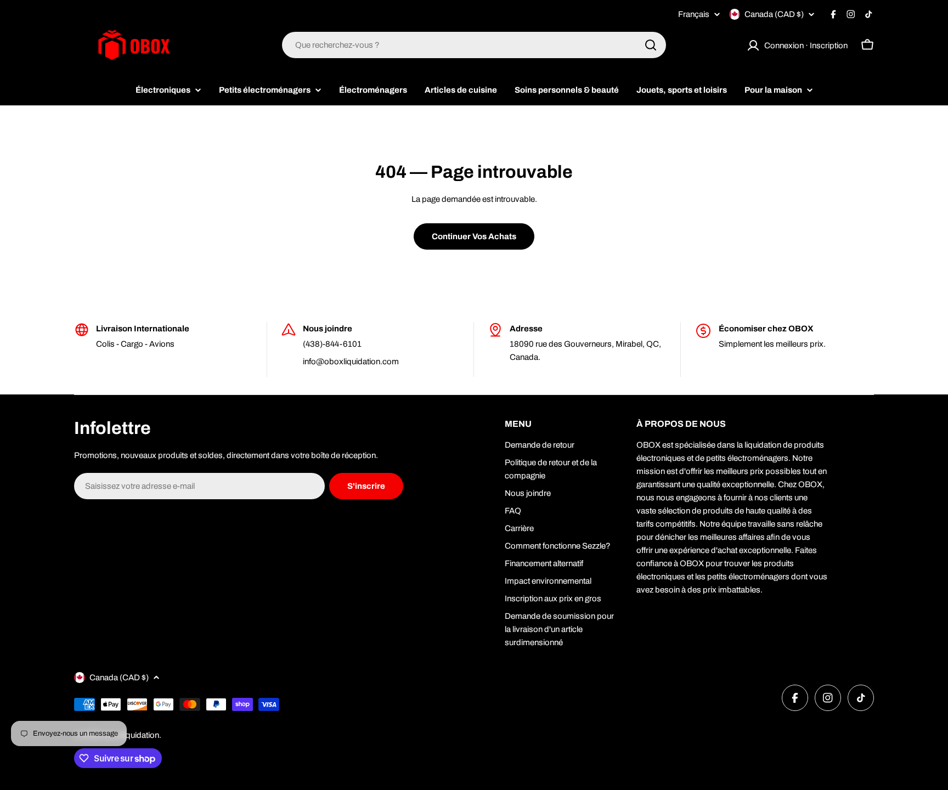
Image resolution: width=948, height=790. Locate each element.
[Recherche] (650, 45)
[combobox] (474, 45)
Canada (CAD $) (774, 14)
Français (693, 14)
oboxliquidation (131, 735)
